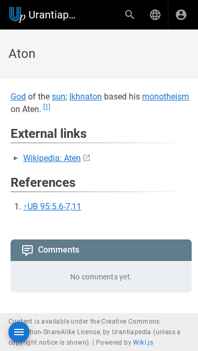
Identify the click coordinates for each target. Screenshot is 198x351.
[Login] (181, 14)
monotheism (165, 97)
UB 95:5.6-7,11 (54, 207)
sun (58, 97)
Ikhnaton (85, 97)
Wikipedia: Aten (52, 158)
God (18, 97)
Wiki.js (143, 342)
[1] (46, 107)
